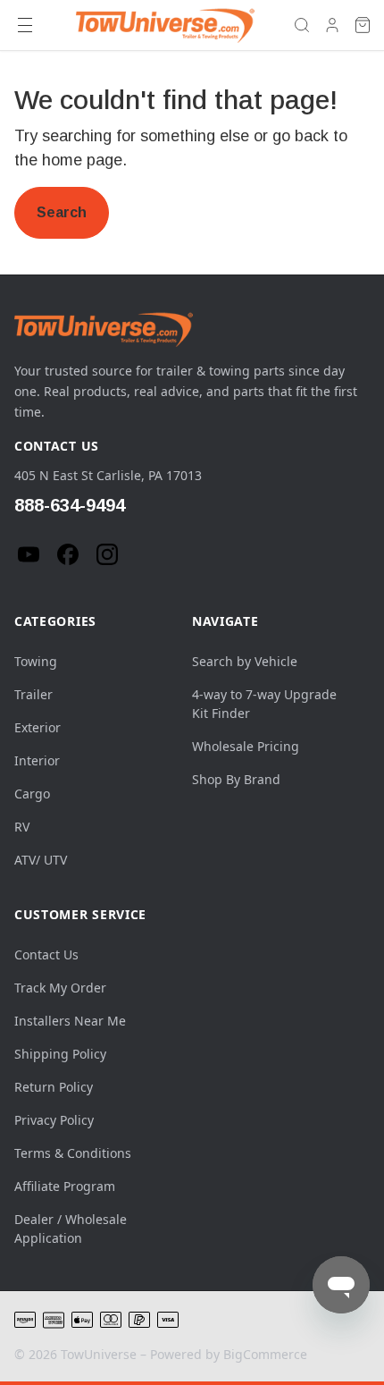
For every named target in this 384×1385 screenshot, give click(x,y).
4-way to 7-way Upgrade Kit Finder (264, 704)
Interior (37, 760)
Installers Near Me (70, 1020)
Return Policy (53, 1086)
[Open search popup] (302, 25)
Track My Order (60, 987)
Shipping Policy (60, 1053)
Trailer (33, 694)
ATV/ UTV (40, 859)
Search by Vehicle (244, 661)
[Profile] (332, 25)
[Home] (165, 25)
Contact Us (46, 954)
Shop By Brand (236, 779)
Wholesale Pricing (245, 746)
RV (21, 826)
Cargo (32, 793)
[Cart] (362, 25)
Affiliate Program (64, 1186)
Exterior (37, 727)
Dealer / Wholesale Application (70, 1228)
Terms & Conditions (72, 1152)
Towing (35, 661)
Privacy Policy (54, 1119)
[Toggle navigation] (25, 25)
